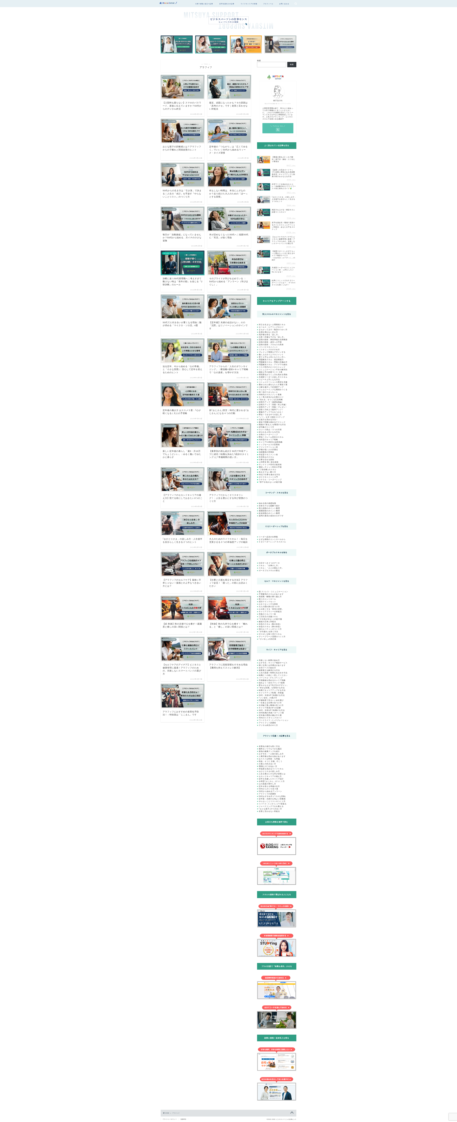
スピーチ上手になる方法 (269, 380)
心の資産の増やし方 (267, 784)
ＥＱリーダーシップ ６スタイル (272, 542)
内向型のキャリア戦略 (268, 440)
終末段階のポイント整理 (269, 513)
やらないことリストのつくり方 (272, 801)
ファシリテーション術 (268, 447)
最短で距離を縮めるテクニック (272, 422)
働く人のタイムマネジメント (271, 355)
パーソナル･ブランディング (271, 678)
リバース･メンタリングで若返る (273, 804)
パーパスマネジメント (268, 347)
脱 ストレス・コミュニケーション (273, 592)
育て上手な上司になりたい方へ (272, 357)
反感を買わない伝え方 (268, 332)
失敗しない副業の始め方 (269, 660)
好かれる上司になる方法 (269, 432)
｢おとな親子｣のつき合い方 (270, 809)
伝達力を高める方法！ (268, 420)
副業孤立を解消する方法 (269, 670)
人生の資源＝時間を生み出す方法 (273, 673)
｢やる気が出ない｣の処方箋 (270, 619)
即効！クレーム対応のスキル (271, 437)
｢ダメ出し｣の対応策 (267, 639)
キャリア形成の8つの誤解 (270, 708)
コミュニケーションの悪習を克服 (273, 382)
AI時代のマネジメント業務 (270, 395)
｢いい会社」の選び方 (268, 698)
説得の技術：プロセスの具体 (271, 345)
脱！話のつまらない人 (268, 392)
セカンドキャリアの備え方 (270, 776)
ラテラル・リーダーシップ (270, 480)
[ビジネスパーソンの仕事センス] (168, 4)
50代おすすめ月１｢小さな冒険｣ (272, 796)
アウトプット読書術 (267, 723)
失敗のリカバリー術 (267, 614)
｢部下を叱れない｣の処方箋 (270, 482)
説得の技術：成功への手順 (270, 342)
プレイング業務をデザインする (272, 352)
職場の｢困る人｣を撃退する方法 (272, 425)
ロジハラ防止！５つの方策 (270, 430)
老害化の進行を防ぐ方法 (269, 746)
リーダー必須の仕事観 (268, 537)
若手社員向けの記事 (226, 4)
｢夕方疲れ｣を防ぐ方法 (268, 632)
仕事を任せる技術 (266, 460)
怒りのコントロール (267, 599)
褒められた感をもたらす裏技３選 (273, 385)
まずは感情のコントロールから (272, 539)
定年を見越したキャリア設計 (271, 779)
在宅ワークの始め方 (267, 668)
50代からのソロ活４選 (268, 789)
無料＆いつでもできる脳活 (270, 749)
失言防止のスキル (266, 457)
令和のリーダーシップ (268, 435)
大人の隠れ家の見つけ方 (269, 607)
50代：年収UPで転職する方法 (272, 695)
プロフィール (268, 4)
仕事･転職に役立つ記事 (204, 4)
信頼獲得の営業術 (266, 452)
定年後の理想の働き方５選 (270, 715)
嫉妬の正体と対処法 (267, 622)
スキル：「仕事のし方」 (269, 565)
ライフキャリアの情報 (249, 4)
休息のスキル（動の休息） (270, 624)
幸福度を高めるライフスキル (271, 769)
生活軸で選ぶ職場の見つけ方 (271, 705)
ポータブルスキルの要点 (269, 570)
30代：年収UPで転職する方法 (272, 710)
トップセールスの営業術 (269, 445)
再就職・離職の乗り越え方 (270, 597)
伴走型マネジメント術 (268, 455)
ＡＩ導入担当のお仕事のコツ (271, 397)
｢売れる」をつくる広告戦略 (271, 400)
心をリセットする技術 (268, 604)
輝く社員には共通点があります (272, 665)
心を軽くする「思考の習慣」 (271, 609)
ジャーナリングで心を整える (271, 806)
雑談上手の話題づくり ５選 (270, 372)
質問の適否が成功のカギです (271, 516)
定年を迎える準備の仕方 (269, 786)
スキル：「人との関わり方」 (271, 568)
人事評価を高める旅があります (272, 756)
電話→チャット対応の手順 (270, 467)
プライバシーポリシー (170, 1119)
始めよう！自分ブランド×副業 (272, 683)
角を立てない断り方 (267, 472)
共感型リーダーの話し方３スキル (273, 377)
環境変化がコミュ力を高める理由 (273, 375)
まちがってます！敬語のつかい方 (273, 330)
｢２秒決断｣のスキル (267, 470)
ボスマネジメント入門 (268, 477)
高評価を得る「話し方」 (269, 335)
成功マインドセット (267, 602)
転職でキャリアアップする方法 (272, 690)
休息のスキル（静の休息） (270, 627)
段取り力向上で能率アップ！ (271, 410)
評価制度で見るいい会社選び (271, 700)
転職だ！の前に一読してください (273, 675)
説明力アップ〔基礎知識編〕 (271, 402)
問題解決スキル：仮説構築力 (271, 360)
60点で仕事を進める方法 (269, 475)
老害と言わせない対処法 (269, 811)
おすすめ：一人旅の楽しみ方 (271, 754)
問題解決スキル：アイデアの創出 (273, 365)
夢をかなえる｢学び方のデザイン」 (273, 685)
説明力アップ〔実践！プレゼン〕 (273, 407)
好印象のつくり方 (266, 427)
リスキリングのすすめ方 (269, 350)
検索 (259, 61)
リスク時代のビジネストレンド (272, 367)
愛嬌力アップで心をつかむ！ (271, 412)
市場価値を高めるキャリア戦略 (272, 680)
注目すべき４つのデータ (269, 563)
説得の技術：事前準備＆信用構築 (273, 340)
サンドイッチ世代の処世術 (270, 465)
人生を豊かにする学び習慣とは (272, 774)
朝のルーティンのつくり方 (270, 629)
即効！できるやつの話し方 (270, 415)
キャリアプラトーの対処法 (270, 612)
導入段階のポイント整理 (269, 508)
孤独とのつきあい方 (268, 766)
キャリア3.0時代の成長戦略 (271, 442)
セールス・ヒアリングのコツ (271, 327)
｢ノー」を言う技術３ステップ (272, 417)
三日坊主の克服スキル (268, 617)
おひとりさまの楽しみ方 (269, 771)
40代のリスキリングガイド (270, 718)
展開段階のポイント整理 (269, 511)
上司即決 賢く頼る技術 (268, 462)
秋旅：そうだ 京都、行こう (270, 761)
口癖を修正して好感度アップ (271, 387)
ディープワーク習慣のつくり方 (272, 637)
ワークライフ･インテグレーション (273, 720)
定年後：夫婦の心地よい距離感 (272, 799)
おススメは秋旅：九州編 (269, 759)
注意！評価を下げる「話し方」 (272, 337)
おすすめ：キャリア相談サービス (273, 663)
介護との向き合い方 (267, 764)
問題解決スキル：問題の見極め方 (273, 362)
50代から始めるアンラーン (270, 791)
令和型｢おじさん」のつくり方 (272, 781)
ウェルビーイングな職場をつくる (273, 390)
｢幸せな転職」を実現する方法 (272, 688)
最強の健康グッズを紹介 (269, 751)
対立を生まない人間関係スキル (272, 325)
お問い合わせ (284, 4)
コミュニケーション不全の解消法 (273, 370)
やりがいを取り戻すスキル (270, 634)
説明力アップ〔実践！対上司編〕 (273, 405)
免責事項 (183, 1119)
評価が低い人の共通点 (268, 450)
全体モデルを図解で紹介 (269, 506)
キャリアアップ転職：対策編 (271, 693)
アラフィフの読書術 (267, 794)
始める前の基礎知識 (267, 503)
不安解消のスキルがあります (271, 594)
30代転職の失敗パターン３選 (271, 713)
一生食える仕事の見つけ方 (270, 703)
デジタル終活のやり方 (268, 725)
